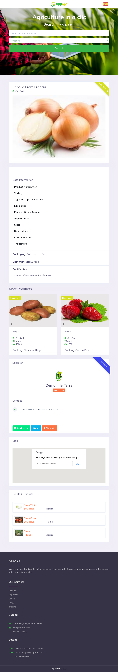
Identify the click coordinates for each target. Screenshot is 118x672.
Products (13, 590)
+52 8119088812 (22, 656)
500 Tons (29, 508)
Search (59, 48)
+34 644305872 (19, 631)
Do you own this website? (46, 464)
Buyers (12, 598)
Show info (50, 428)
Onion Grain (30, 531)
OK (77, 464)
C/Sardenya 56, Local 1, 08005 (27, 623)
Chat (37, 428)
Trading (12, 606)
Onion (27, 505)
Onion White (30, 518)
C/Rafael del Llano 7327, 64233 (29, 648)
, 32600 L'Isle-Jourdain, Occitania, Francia (38, 409)
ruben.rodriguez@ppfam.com (28, 652)
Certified (19, 91)
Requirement (22, 428)
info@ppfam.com (21, 627)
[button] (19, 126)
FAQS (11, 602)
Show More (59, 390)
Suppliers (13, 594)
